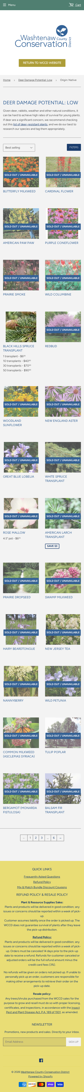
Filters (74, 147)
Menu (11, 5)
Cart (78, 5)
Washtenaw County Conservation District (45, 1071)
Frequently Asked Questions (42, 876)
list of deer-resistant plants (30, 124)
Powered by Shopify (40, 1076)
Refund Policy (42, 882)
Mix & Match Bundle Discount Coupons (42, 887)
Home (6, 80)
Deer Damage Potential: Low (35, 80)
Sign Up (73, 1042)
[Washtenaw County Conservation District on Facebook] (41, 1061)
